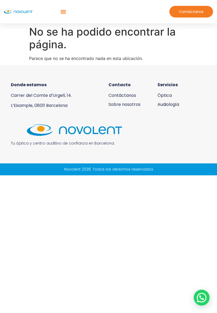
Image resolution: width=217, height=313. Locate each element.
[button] (63, 11)
